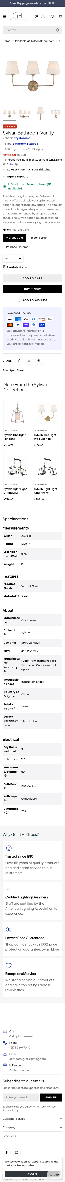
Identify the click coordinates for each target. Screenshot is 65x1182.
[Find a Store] (36, 16)
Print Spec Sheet (13, 370)
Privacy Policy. (11, 1110)
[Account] (43, 16)
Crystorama (22, 138)
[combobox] (32, 30)
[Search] (58, 30)
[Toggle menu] (5, 16)
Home (6, 41)
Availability (14, 267)
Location (23, 1070)
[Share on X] (29, 361)
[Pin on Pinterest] (39, 361)
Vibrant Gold (14, 238)
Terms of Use (48, 1106)
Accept (32, 1174)
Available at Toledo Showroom (34, 41)
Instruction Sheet (32, 682)
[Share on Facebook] (19, 361)
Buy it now (32, 289)
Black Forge (39, 238)
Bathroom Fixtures (25, 144)
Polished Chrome (17, 247)
